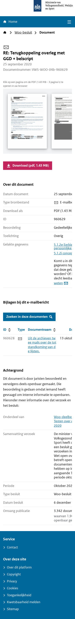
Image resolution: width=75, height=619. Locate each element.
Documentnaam (42, 329)
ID (9, 329)
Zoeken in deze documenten (27, 317)
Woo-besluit (23, 32)
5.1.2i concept (64, 253)
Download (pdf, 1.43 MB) (30, 166)
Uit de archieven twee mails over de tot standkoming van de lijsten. (42, 344)
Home (12, 22)
